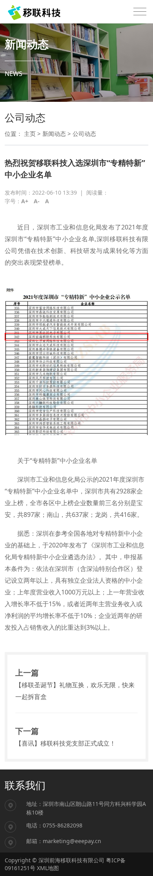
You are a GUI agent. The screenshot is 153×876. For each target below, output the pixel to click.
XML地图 (48, 868)
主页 (30, 133)
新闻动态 (54, 133)
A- (37, 201)
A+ (24, 201)
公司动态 (84, 133)
